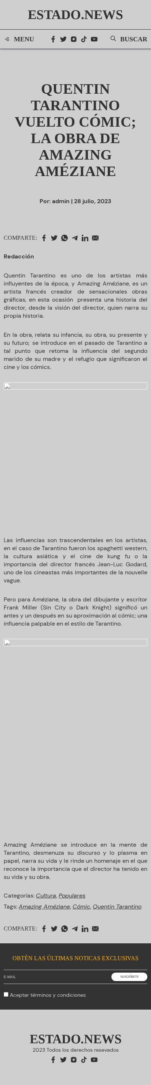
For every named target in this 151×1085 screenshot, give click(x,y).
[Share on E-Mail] (97, 238)
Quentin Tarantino (117, 906)
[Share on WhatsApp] (66, 238)
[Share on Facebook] (46, 238)
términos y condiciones (58, 995)
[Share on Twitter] (56, 238)
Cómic (81, 906)
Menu (24, 39)
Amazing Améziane (44, 906)
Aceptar (48, 995)
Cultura (46, 895)
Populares (72, 895)
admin (61, 201)
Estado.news (75, 14)
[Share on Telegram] (76, 238)
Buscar (133, 39)
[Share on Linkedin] (87, 238)
